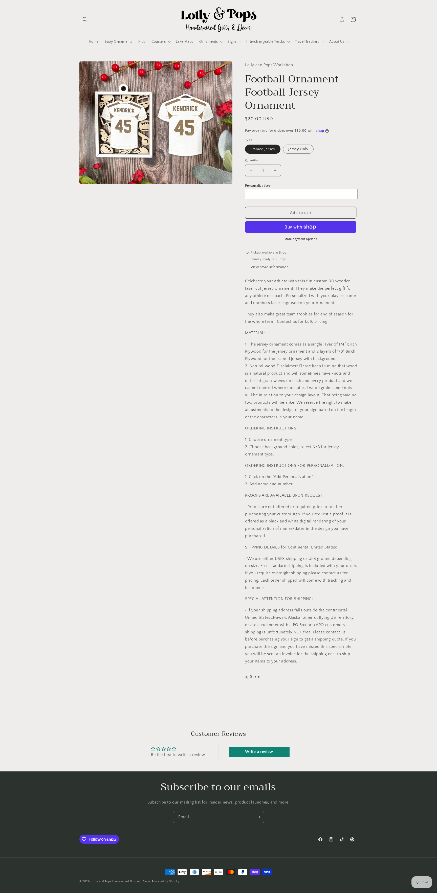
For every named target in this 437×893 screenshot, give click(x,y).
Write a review (259, 751)
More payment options (301, 239)
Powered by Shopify (166, 881)
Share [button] (255, 677)
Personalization (257, 186)
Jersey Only (298, 149)
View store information (270, 267)
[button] (85, 19)
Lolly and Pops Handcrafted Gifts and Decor (121, 881)
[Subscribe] (258, 817)
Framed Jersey (262, 149)
